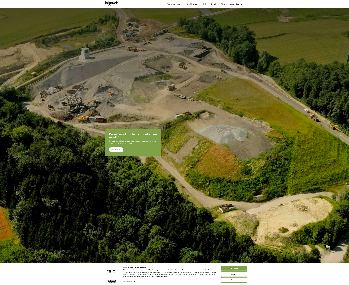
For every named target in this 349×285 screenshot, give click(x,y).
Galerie (203, 4)
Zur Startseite (116, 150)
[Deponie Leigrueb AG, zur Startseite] (111, 4)
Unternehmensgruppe (174, 4)
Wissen (223, 4)
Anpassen (233, 274)
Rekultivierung (192, 4)
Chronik (213, 4)
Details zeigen (127, 281)
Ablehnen (234, 280)
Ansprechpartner (236, 4)
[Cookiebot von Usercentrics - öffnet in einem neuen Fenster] (111, 281)
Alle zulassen (234, 268)
